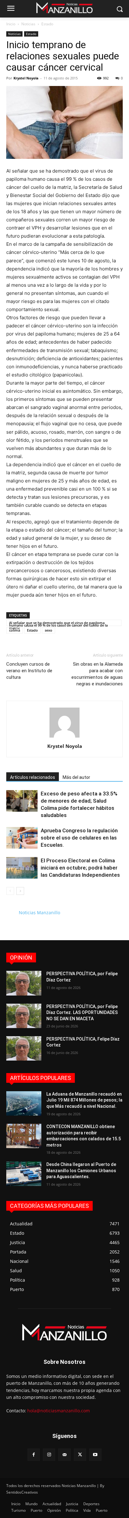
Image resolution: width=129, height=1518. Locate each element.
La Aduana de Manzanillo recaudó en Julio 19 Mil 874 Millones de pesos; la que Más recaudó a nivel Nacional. (84, 1100)
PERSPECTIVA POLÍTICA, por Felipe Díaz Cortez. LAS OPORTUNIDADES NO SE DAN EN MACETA (82, 1012)
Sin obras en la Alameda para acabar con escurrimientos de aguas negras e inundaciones (97, 674)
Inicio (10, 24)
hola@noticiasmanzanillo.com (58, 1411)
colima (14, 630)
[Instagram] (49, 1455)
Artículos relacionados (32, 777)
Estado (47, 24)
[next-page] (20, 891)
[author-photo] (64, 737)
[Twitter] (80, 1455)
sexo (48, 630)
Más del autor (76, 777)
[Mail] (64, 1455)
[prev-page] (10, 891)
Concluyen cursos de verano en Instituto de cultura (29, 670)
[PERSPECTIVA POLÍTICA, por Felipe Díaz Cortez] (23, 983)
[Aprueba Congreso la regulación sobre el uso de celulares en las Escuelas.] (22, 838)
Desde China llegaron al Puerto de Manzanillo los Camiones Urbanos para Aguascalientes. (81, 1170)
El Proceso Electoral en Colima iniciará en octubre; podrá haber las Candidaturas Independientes (80, 867)
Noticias (28, 24)
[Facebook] (34, 1455)
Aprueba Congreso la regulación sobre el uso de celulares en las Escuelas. (79, 837)
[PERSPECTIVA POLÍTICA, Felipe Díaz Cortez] (23, 1048)
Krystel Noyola (26, 78)
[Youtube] (95, 1455)
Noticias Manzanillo (39, 912)
